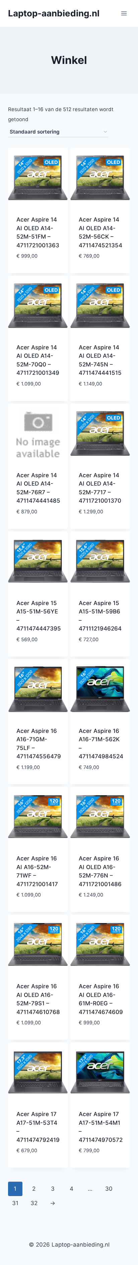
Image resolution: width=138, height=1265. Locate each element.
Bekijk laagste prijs (38, 266)
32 (34, 1203)
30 (109, 1188)
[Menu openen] (124, 13)
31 (15, 1203)
